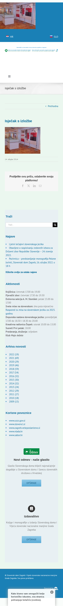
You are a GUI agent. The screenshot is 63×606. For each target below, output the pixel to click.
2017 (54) (14, 372)
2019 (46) (14, 365)
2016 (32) (14, 376)
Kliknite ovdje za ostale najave (21, 272)
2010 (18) (14, 398)
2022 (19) (14, 354)
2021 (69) (14, 357)
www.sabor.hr (16, 435)
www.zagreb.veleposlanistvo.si (24, 427)
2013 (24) (14, 387)
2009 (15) (14, 401)
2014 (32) (14, 383)
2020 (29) (14, 361)
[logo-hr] (31, 48)
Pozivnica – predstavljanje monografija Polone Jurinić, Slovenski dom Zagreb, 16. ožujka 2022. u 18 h (31, 262)
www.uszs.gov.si (17, 420)
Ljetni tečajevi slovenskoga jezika (26, 244)
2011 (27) (14, 394)
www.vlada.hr (16, 431)
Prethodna (53, 106)
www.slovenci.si (17, 424)
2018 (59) (14, 368)
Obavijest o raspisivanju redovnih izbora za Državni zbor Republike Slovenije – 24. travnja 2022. (29, 251)
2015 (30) (14, 379)
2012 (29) (14, 390)
